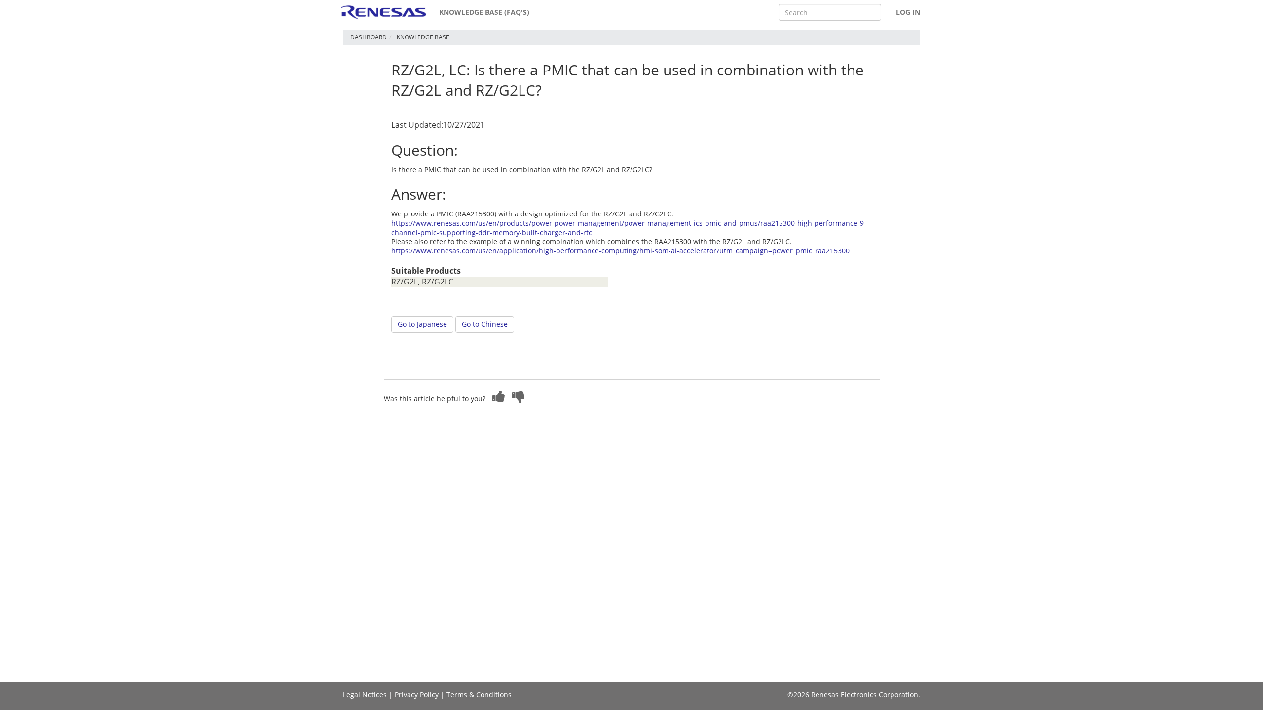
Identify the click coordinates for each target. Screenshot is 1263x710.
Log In (908, 12)
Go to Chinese (485, 324)
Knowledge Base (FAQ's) (484, 12)
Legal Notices (365, 694)
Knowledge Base (423, 37)
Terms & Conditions (479, 694)
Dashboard (368, 37)
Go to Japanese (422, 324)
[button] (498, 396)
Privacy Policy (417, 694)
